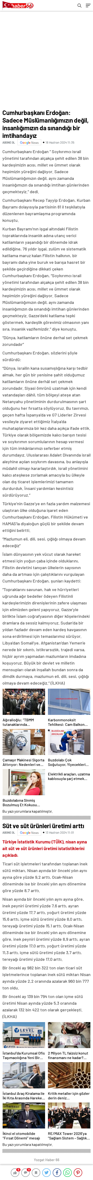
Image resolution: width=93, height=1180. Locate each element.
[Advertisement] (46, 59)
